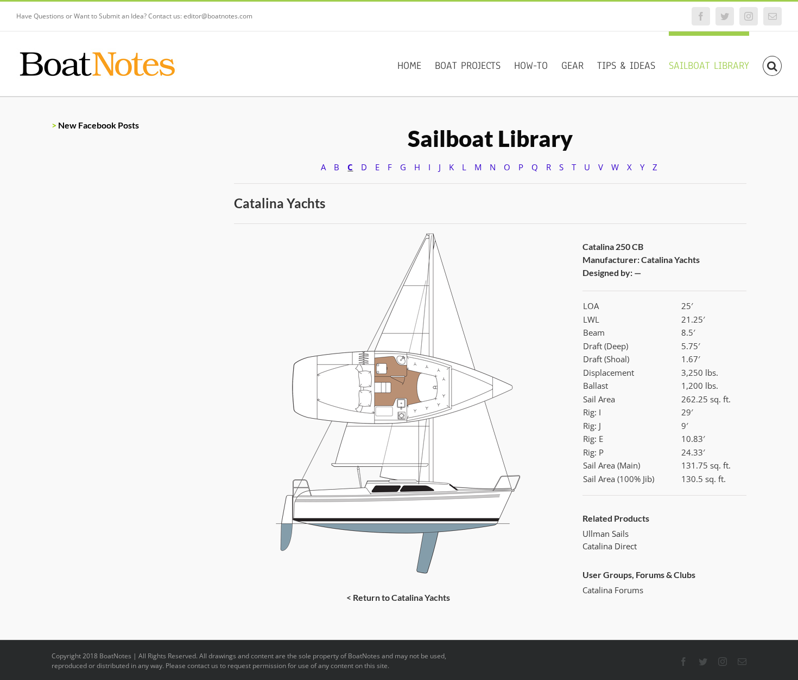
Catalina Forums (612, 590)
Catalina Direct (609, 546)
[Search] (772, 63)
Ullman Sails (605, 533)
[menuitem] (416, 63)
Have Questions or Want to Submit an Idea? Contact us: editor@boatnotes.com (134, 16)
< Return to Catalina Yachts (398, 597)
